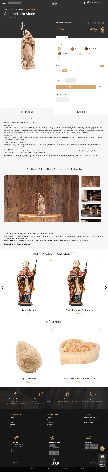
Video (11, 420)
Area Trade (50, 424)
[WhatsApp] (89, 23)
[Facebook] (93, 23)
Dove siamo (50, 420)
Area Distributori (51, 427)
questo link (62, 469)
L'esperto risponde (89, 420)
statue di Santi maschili (32, 10)
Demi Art (12, 417)
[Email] (103, 23)
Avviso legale (51, 422)
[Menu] (105, 455)
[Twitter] (96, 23)
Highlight (12, 424)
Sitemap (12, 427)
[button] (2, 287)
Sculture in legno (88, 422)
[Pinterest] (99, 23)
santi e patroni (19, 10)
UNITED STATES (98, 3)
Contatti (49, 417)
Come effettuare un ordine (91, 417)
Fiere (11, 422)
